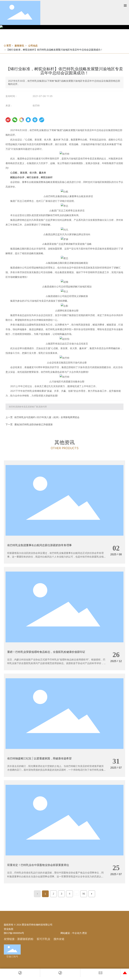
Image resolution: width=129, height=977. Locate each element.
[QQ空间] (34, 119)
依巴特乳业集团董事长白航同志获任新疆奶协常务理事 (39, 545)
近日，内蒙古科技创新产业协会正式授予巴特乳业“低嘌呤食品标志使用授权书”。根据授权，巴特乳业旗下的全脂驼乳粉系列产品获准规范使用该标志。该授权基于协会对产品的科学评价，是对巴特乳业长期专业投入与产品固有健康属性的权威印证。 (56, 663)
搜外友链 (59, 939)
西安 (84, 933)
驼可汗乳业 (43, 939)
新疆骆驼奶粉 (25, 939)
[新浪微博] (8, 119)
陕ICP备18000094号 (14, 933)
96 (83, 893)
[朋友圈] (21, 119)
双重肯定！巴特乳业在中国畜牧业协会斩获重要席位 (38, 865)
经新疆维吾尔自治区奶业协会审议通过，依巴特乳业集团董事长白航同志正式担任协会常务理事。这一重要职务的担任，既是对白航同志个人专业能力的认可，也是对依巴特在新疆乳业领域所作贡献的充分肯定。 (55, 557)
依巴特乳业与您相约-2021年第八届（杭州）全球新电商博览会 (46, 417)
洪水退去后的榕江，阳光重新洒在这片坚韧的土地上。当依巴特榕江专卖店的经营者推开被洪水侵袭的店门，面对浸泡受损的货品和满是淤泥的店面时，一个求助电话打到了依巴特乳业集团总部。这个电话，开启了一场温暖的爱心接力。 (55, 770)
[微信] (14, 119)
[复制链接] (41, 119)
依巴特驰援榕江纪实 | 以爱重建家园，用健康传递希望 (39, 758)
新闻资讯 (19, 45)
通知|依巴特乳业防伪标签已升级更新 (33, 424)
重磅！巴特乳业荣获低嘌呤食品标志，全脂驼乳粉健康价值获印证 (46, 652)
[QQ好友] (28, 119)
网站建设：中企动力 (71, 933)
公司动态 (33, 45)
